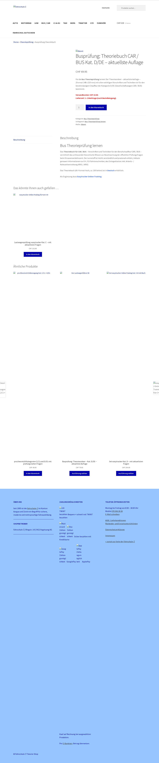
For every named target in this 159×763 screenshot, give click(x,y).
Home (16, 42)
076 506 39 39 (117, 511)
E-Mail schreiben (112, 514)
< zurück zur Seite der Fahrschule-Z (120, 541)
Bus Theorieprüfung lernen (95, 121)
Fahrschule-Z (32, 508)
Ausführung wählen (79, 473)
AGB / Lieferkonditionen (115, 520)
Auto (15, 23)
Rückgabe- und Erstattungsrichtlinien (121, 523)
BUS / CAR (45, 23)
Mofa (72, 23)
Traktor (82, 23)
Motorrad (26, 23)
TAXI (65, 23)
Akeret (83, 124)
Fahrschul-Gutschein (24, 32)
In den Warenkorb (96, 107)
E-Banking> (68, 743)
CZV (92, 23)
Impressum (110, 535)
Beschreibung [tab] (19, 139)
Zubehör (101, 23)
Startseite (106, 8)
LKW (36, 23)
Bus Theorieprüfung (91, 119)
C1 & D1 (56, 23)
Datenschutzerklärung (115, 529)
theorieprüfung (26, 42)
